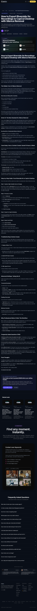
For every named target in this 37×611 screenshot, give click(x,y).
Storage (17, 588)
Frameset (33, 601)
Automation (25, 33)
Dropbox (27, 601)
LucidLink (15, 602)
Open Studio (33, 1)
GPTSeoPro (34, 607)
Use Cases (18, 592)
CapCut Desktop (9, 33)
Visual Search (18, 585)
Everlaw (13, 601)
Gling (22, 602)
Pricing (17, 595)
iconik (30, 601)
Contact (29, 585)
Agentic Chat (18, 590)
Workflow (21, 33)
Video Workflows (11, 10)
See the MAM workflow (8, 387)
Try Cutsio (16, 387)
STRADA (19, 602)
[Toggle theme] (26, 1)
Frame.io (9, 601)
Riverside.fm (3, 33)
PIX (6, 601)
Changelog (25, 588)
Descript (19, 601)
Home (3, 10)
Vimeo (16, 601)
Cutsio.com (8, 196)
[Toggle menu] (28, 1)
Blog (6, 10)
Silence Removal (15, 33)
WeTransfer (23, 601)
